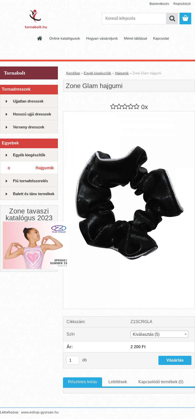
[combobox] (159, 334)
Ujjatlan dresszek (28, 101)
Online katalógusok (64, 38)
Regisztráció (182, 4)
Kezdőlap (73, 73)
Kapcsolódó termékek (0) (160, 382)
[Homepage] (40, 38)
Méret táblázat (135, 38)
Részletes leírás (82, 382)
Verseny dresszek (28, 127)
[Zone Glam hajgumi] (129, 113)
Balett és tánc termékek (33, 194)
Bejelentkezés (159, 4)
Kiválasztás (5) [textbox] (146, 334)
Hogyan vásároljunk (102, 38)
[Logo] (35, 18)
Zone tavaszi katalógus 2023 (29, 214)
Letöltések (117, 382)
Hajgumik (45, 168)
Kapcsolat (161, 38)
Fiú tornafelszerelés (30, 181)
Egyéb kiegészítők (29, 155)
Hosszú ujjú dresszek (32, 114)
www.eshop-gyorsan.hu (40, 412)
